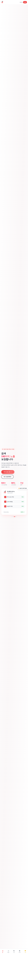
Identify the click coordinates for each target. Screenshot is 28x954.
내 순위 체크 (8, 476)
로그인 (21, 2)
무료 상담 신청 (7, 471)
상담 (25, 2)
